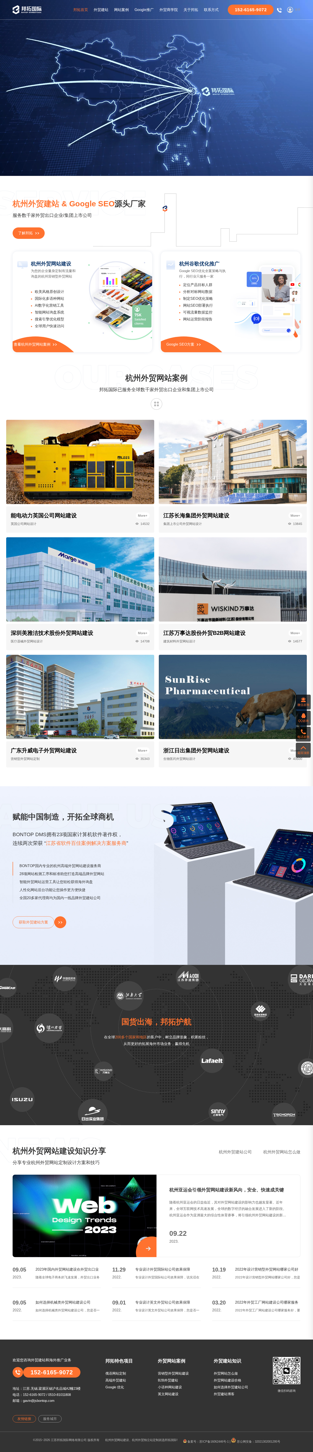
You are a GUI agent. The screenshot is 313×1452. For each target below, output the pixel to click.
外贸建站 (101, 10)
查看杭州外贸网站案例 (32, 344)
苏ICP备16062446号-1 (214, 1441)
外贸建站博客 (224, 1394)
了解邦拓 (25, 233)
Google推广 (144, 10)
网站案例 (121, 10)
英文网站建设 (168, 1394)
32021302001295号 (267, 1441)
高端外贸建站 (115, 1380)
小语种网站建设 (170, 1387)
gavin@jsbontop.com (39, 1401)
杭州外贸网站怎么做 (281, 1152)
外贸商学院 (168, 10)
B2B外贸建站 (168, 1380)
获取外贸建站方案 (33, 922)
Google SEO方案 (180, 344)
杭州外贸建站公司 (235, 1152)
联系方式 (211, 10)
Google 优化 (114, 1387)
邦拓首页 (80, 10)
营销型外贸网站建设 (173, 1373)
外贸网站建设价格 (227, 1380)
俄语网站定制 (115, 1373)
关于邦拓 (191, 10)
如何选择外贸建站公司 (231, 1387)
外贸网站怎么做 (226, 1373)
